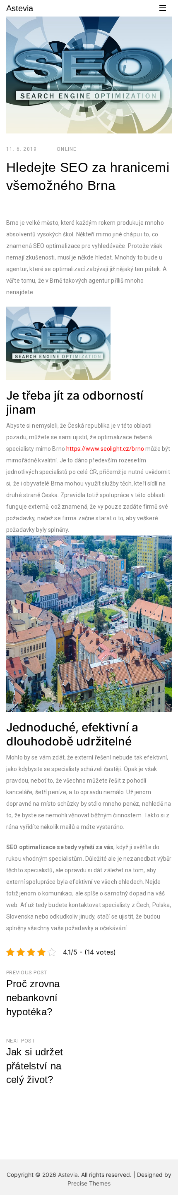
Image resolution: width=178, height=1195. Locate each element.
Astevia (19, 8)
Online (67, 149)
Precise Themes (89, 1183)
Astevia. (68, 1174)
